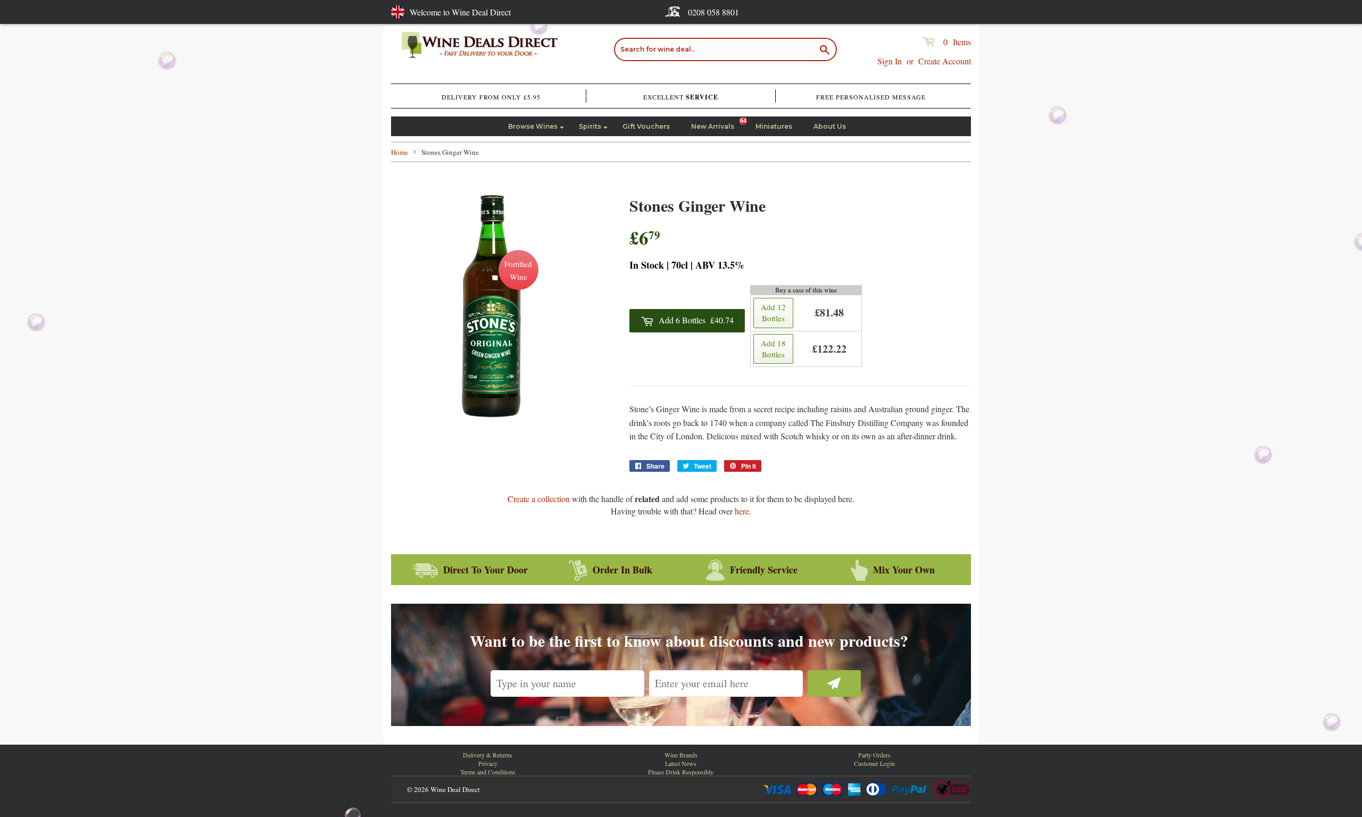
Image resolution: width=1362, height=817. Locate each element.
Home (399, 152)
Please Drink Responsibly (680, 772)
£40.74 (696, 320)
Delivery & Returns (487, 755)
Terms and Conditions (488, 772)
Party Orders (874, 755)
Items (957, 41)
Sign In (889, 60)
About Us (829, 126)
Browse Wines (533, 126)
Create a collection (539, 498)
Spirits (590, 126)
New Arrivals (712, 126)
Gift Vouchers (646, 126)
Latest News (680, 763)
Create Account (944, 60)
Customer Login (874, 763)
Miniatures (773, 126)
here (742, 510)
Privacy (487, 763)
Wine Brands (681, 755)
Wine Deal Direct (455, 789)
